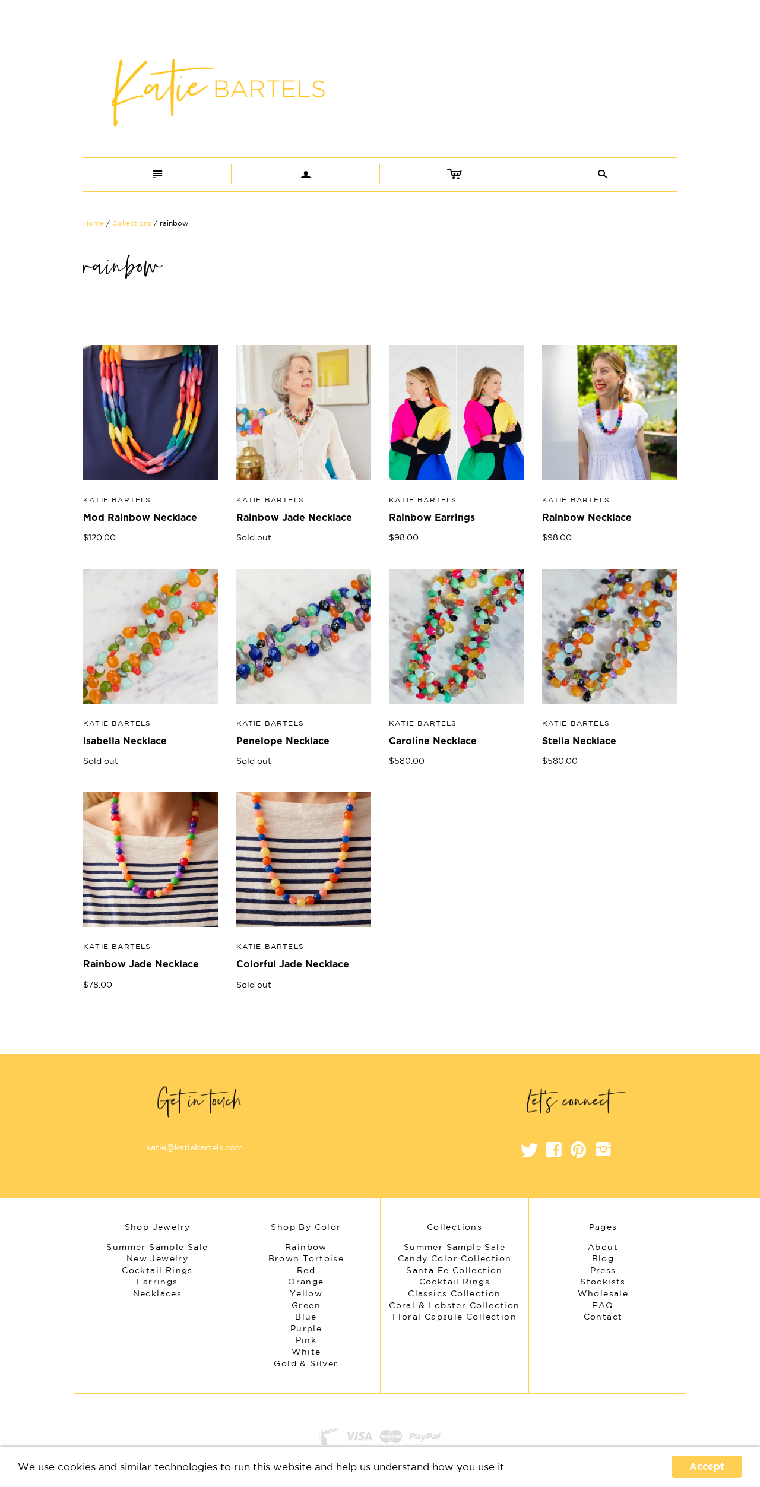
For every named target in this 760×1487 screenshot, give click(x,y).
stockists (603, 1281)
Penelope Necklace (283, 741)
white (306, 1351)
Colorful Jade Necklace (292, 964)
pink (306, 1339)
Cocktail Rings (454, 1281)
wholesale (603, 1293)
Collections (131, 223)
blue (306, 1316)
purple (306, 1328)
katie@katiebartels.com (194, 1147)
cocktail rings (157, 1270)
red (306, 1270)
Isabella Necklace (125, 741)
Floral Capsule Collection (454, 1316)
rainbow (306, 1247)
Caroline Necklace (433, 741)
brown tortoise (306, 1258)
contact (603, 1316)
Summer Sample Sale (454, 1247)
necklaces (157, 1293)
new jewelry (157, 1258)
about (603, 1247)
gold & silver (306, 1363)
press (603, 1270)
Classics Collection (454, 1293)
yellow (306, 1293)
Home (93, 223)
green (306, 1305)
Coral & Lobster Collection (454, 1305)
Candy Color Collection (455, 1258)
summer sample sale (157, 1247)
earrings (157, 1281)
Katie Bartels (117, 500)
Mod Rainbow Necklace (140, 518)
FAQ (602, 1305)
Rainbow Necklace (587, 518)
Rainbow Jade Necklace (294, 518)
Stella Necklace (579, 741)
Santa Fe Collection (454, 1270)
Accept (706, 1467)
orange (306, 1281)
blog (603, 1258)
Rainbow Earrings (432, 518)
